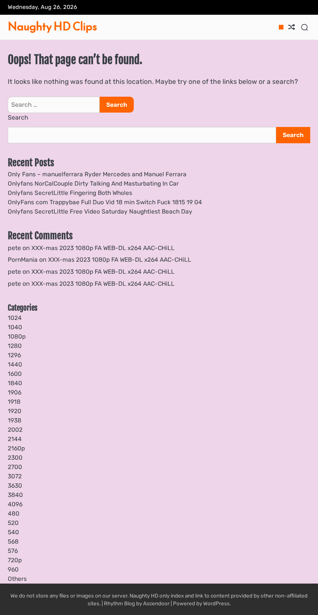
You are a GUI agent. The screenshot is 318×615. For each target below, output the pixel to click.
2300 (15, 457)
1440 (15, 364)
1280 (15, 345)
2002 (15, 429)
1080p (17, 336)
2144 (15, 439)
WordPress (216, 603)
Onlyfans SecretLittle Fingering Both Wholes (70, 192)
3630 (15, 485)
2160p (16, 448)
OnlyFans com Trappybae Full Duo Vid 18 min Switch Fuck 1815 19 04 (105, 202)
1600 (15, 373)
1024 (15, 317)
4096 (15, 504)
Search (18, 117)
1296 (14, 355)
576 (13, 550)
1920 (14, 411)
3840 (15, 495)
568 (13, 541)
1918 (14, 401)
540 (13, 532)
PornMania (23, 259)
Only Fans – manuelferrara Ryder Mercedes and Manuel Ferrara (97, 174)
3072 (15, 476)
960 (13, 569)
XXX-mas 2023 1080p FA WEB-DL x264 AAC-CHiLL (103, 248)
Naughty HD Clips (52, 26)
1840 (15, 383)
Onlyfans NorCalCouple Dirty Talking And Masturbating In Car (93, 183)
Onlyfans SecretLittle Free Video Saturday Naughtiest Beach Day (100, 211)
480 (13, 513)
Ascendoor (156, 603)
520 (13, 522)
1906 (14, 392)
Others (17, 578)
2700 (15, 467)
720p (15, 560)
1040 (15, 327)
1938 (14, 420)
